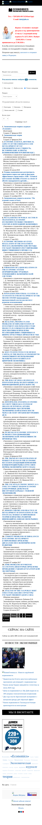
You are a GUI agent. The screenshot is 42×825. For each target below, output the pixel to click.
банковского (35, 763)
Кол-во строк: (6, 115)
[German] (5, 3)
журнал (16, 767)
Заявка (5, 760)
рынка (15, 773)
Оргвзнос (10, 760)
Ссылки (20, 110)
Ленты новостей (9, 110)
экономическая (25, 777)
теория (13, 135)
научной (24, 770)
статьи (30, 773)
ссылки (25, 773)
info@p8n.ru (24, 19)
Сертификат (6, 763)
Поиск (33, 72)
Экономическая (20, 763)
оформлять (37, 770)
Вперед (29, 615)
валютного (5, 767)
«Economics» (19, 756)
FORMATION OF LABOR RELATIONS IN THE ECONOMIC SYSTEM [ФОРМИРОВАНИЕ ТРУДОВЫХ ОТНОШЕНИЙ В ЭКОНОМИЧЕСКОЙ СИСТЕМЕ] (19, 272)
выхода (11, 767)
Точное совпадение (32, 88)
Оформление (18, 760)
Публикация (34, 760)
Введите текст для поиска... (10, 72)
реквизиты (10, 773)
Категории (7, 107)
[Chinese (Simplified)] (17, 2)
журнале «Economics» (8, 770)
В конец (6, 619)
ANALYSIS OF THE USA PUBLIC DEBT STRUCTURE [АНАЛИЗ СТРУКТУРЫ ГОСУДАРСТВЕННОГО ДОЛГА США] (19, 593)
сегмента (20, 773)
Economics (6, 757)
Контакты (17, 107)
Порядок (4, 93)
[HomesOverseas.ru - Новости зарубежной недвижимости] (21, 674)
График (36, 757)
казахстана (18, 770)
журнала (22, 767)
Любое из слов (18, 88)
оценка (4, 773)
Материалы (27, 107)
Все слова (7, 88)
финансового (16, 777)
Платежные (27, 760)
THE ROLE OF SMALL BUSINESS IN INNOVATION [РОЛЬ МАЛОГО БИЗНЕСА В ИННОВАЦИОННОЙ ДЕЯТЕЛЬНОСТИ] (20, 382)
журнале (31, 766)
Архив (32, 757)
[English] (29, 2)
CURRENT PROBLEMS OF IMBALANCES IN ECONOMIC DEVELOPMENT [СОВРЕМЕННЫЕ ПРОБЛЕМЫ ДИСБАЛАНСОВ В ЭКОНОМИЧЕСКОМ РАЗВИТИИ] (20, 541)
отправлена (30, 770)
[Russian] (5, 2)
